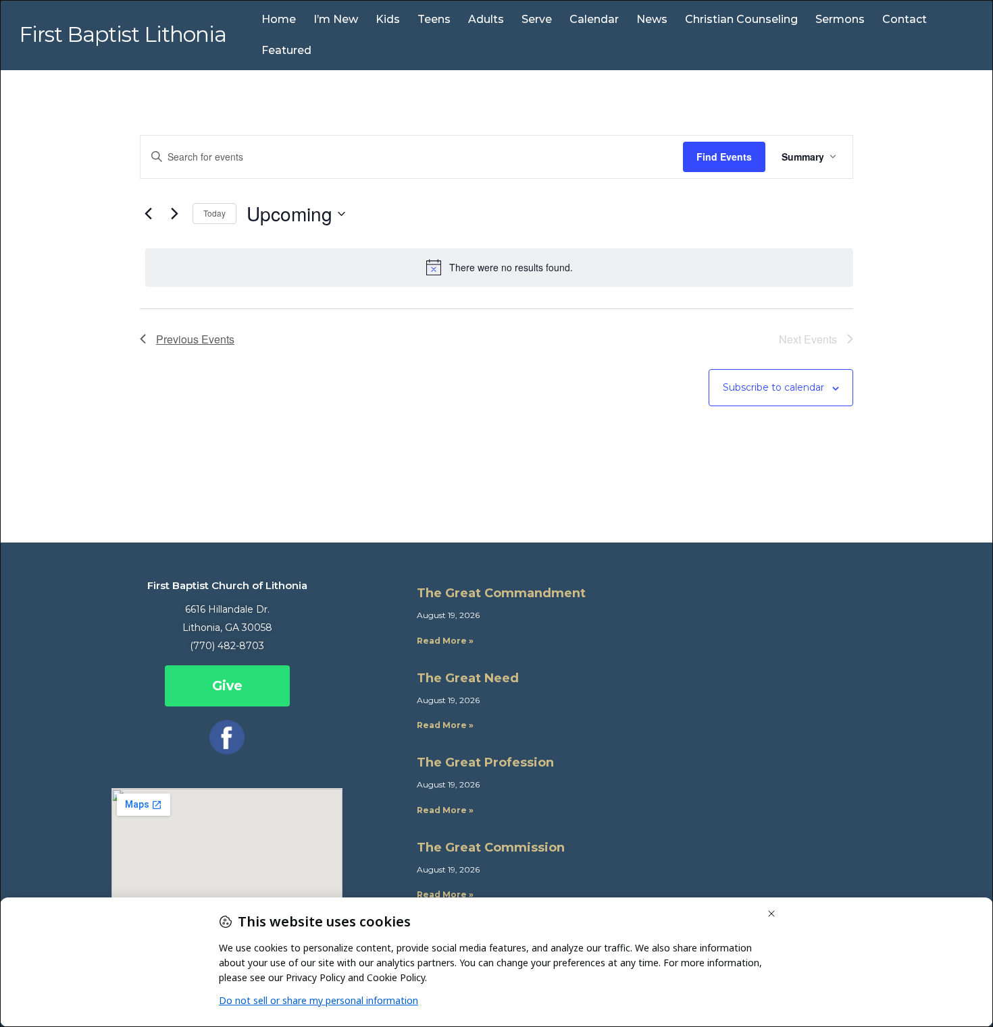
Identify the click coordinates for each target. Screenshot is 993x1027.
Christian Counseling (741, 19)
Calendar (594, 19)
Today (214, 213)
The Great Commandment (501, 593)
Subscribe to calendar (773, 387)
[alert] (499, 267)
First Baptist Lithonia (122, 34)
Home (278, 19)
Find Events (724, 156)
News (651, 19)
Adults (486, 19)
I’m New (335, 19)
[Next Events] (174, 214)
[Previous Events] (148, 214)
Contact (904, 19)
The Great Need (468, 678)
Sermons (840, 19)
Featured (286, 50)
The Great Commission (491, 847)
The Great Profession (485, 762)
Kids (388, 19)
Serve (536, 19)
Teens (434, 19)
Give (227, 686)
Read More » (445, 641)
